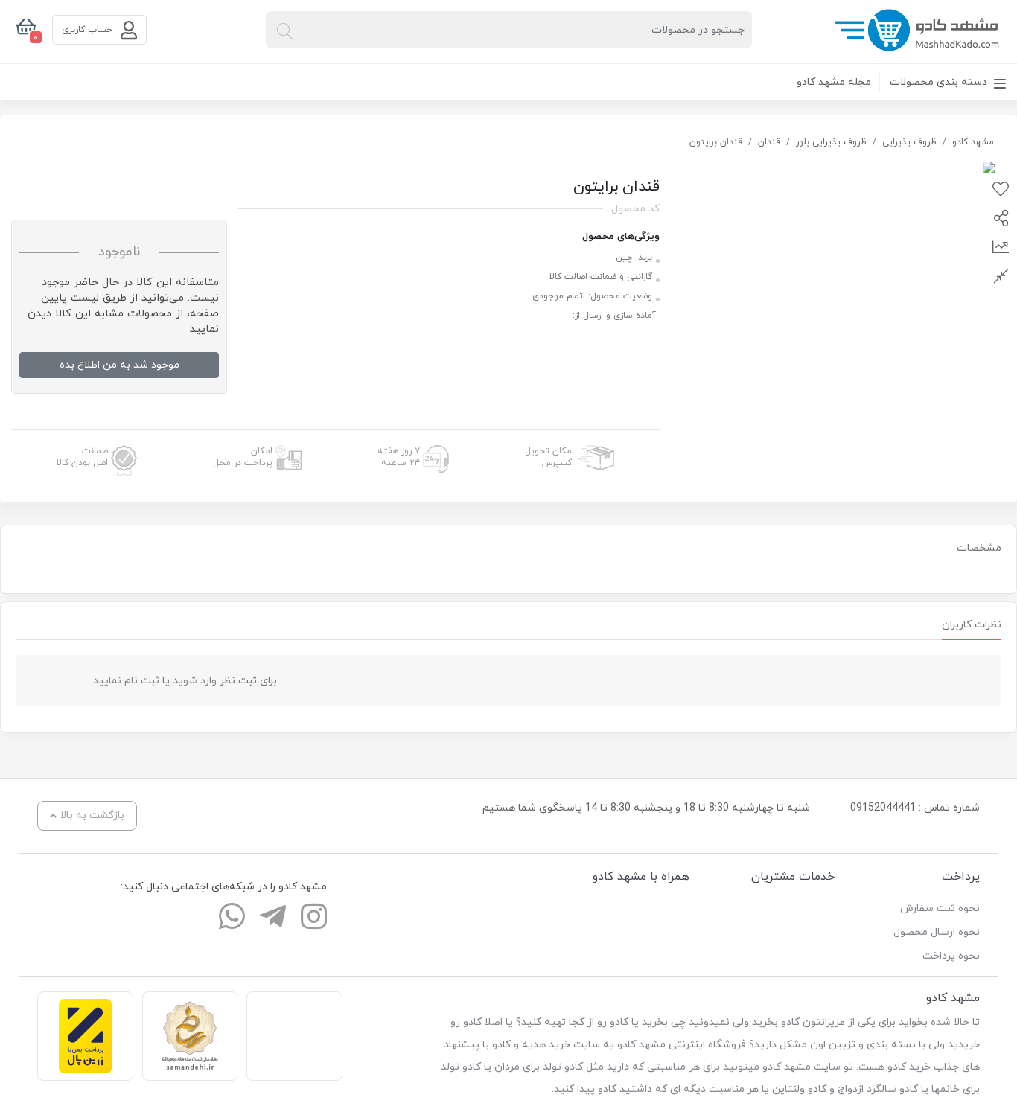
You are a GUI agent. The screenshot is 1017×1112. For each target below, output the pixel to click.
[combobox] (509, 29)
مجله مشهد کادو (834, 82)
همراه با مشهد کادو (641, 877)
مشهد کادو (973, 142)
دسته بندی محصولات (940, 82)
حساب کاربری (88, 30)
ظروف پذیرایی (909, 142)
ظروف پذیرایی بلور (831, 142)
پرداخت (961, 877)
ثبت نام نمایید (126, 681)
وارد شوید (195, 681)
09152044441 (883, 808)
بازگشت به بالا (92, 815)
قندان (769, 142)
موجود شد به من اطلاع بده (119, 365)
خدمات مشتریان (793, 877)
